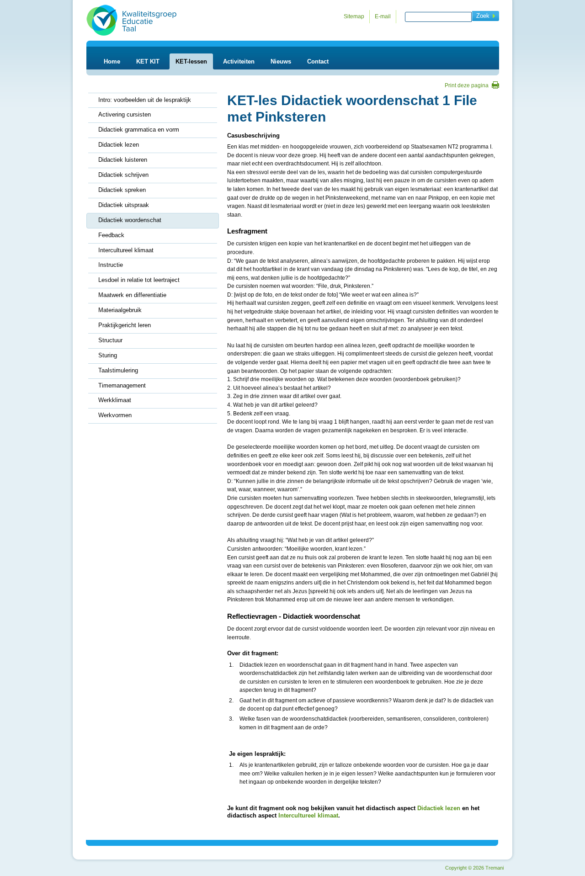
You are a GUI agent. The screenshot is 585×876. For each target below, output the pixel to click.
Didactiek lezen (438, 808)
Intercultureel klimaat (308, 815)
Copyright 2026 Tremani (474, 868)
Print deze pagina (467, 85)
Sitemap (354, 16)
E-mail (383, 16)
